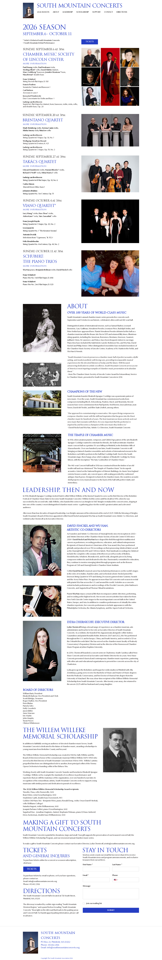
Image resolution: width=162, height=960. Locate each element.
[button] (34, 64)
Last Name (117, 865)
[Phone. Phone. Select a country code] (116, 880)
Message (86, 886)
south (48, 933)
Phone (115, 875)
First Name (88, 865)
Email (86, 875)
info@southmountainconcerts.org (120, 844)
